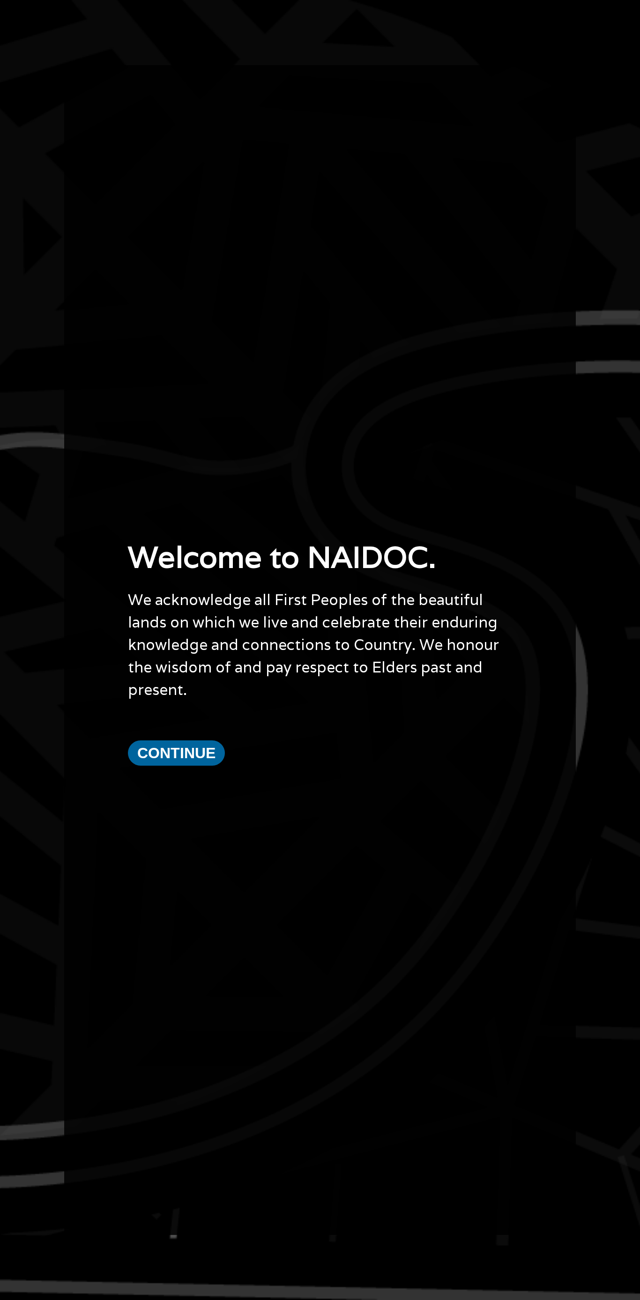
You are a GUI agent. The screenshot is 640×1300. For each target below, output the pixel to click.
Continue (176, 753)
